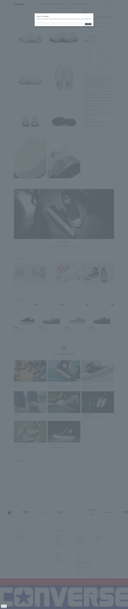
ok (88, 24)
